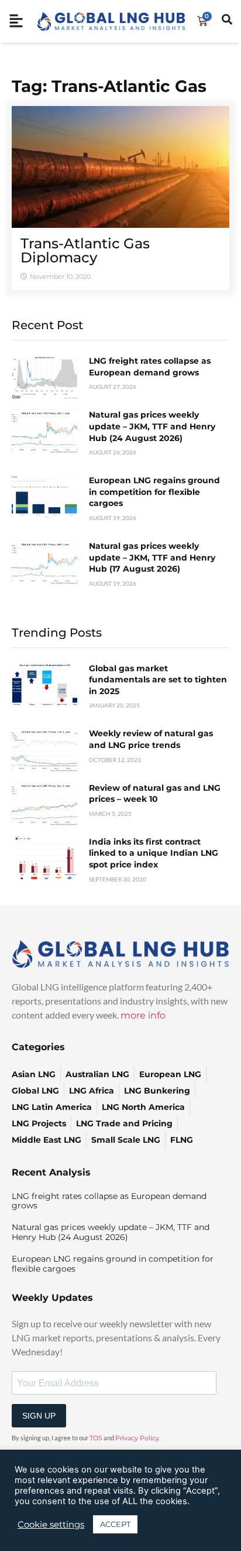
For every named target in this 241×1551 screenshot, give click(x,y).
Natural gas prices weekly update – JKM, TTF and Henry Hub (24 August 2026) (152, 426)
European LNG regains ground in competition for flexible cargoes (154, 491)
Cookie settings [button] (51, 1524)
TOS (95, 1438)
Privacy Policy (137, 1438)
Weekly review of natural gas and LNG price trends (151, 739)
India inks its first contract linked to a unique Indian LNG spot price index (153, 853)
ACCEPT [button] (115, 1524)
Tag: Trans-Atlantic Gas (109, 86)
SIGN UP (39, 1415)
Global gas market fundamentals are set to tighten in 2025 (158, 679)
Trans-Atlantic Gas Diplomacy (85, 250)
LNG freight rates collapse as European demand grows (150, 367)
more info (143, 1015)
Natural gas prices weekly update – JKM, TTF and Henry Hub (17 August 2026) (152, 557)
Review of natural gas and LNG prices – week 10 (155, 794)
